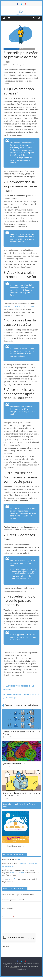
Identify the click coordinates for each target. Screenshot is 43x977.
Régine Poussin (23, 65)
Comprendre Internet (11, 49)
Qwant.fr (12, 879)
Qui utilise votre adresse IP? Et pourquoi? (18, 687)
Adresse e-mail (8, 908)
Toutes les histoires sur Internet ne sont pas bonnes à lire (21, 794)
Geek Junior (21, 859)
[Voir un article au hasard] (38, 18)
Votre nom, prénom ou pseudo (13, 900)
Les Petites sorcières (16, 873)
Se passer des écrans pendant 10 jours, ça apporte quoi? (21, 696)
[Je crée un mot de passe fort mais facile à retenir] (21, 710)
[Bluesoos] (21, 11)
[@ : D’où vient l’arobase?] (21, 742)
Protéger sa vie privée (27, 49)
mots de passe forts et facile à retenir (19, 306)
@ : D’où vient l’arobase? (14, 763)
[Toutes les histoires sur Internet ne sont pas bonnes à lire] (21, 772)
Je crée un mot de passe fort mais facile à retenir (21, 732)
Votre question (8, 917)
